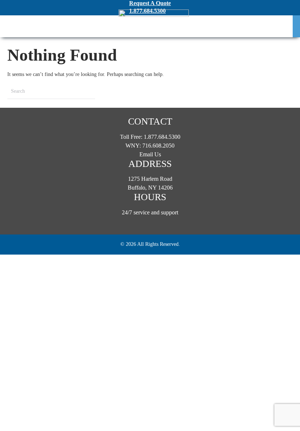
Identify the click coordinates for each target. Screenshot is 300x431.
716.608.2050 (158, 145)
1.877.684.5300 (162, 137)
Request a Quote (150, 3)
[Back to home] (154, 26)
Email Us (150, 154)
